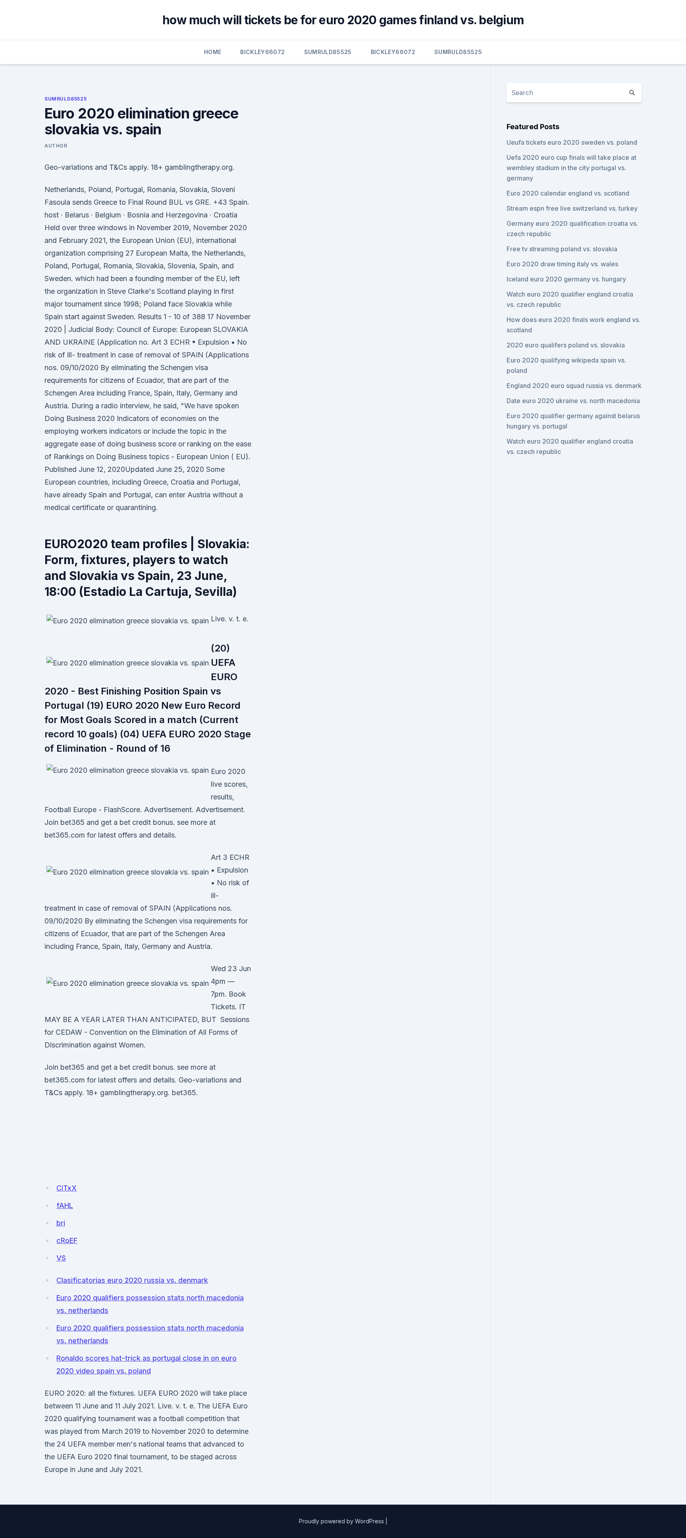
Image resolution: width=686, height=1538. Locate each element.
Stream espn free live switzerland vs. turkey (572, 208)
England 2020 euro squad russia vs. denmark (574, 386)
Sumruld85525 (328, 51)
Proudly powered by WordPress (341, 1521)
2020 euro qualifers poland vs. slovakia (566, 345)
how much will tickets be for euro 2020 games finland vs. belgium (343, 20)
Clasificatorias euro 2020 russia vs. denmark (132, 1280)
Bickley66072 (262, 51)
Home (212, 51)
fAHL (64, 1205)
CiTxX (66, 1188)
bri (60, 1223)
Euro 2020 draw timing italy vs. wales (562, 264)
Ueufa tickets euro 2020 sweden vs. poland (572, 142)
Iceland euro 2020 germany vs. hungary (566, 279)
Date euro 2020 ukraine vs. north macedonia (573, 401)
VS (61, 1258)
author (55, 146)
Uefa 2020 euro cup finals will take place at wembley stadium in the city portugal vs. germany (571, 167)
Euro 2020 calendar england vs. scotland (568, 193)
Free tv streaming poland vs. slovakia (562, 249)
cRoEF (66, 1240)
